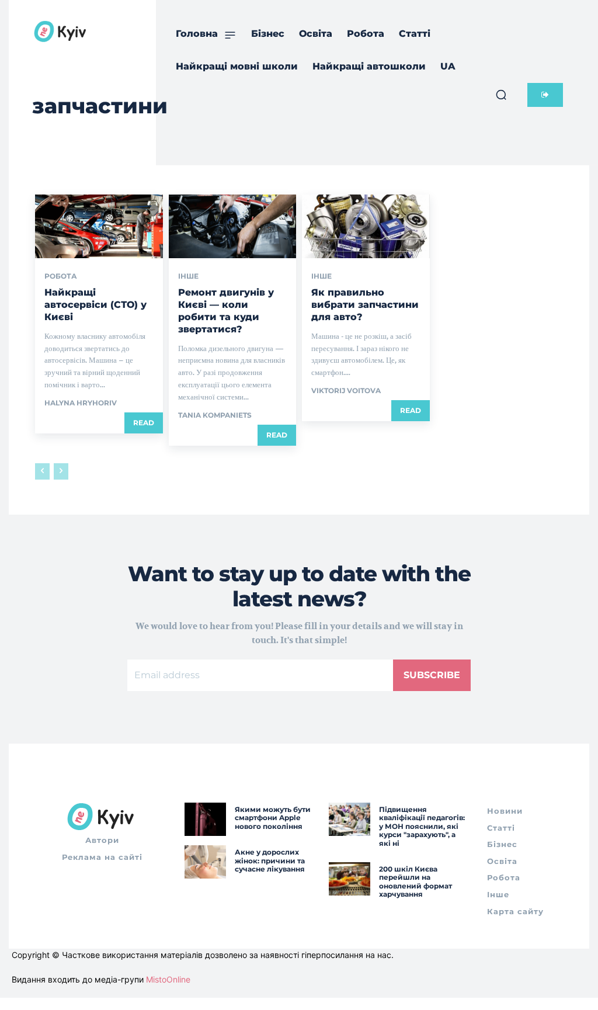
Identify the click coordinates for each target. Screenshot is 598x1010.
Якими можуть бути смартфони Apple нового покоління (273, 818)
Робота (60, 276)
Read (143, 422)
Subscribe (432, 675)
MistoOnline (168, 979)
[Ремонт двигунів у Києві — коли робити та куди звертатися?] (233, 226)
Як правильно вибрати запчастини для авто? (365, 304)
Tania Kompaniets (215, 415)
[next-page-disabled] (61, 471)
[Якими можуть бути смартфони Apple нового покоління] (205, 819)
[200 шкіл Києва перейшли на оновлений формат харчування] (349, 879)
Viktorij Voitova (346, 390)
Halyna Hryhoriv (80, 402)
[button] (501, 94)
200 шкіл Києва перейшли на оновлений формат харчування (415, 881)
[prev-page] (42, 471)
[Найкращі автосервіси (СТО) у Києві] (99, 226)
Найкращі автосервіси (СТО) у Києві (95, 304)
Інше (188, 276)
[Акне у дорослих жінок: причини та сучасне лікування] (205, 862)
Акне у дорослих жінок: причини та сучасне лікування (270, 860)
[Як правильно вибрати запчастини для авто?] (366, 226)
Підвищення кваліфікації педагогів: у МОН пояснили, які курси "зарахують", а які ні (422, 826)
